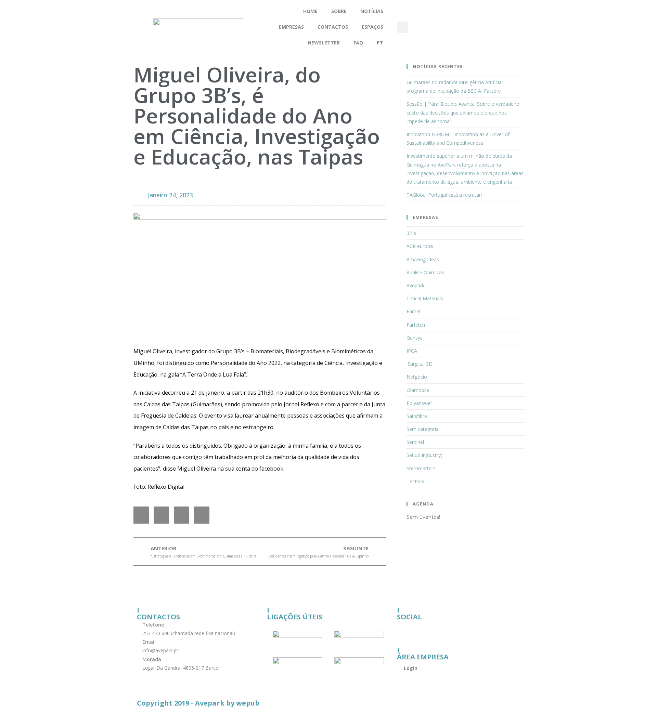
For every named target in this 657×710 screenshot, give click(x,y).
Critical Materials (425, 298)
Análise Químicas (425, 272)
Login (410, 668)
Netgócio (417, 376)
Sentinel (415, 442)
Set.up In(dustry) (424, 455)
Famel (413, 311)
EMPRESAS (291, 27)
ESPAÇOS (372, 27)
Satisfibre (417, 416)
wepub (247, 703)
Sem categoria (423, 429)
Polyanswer (419, 403)
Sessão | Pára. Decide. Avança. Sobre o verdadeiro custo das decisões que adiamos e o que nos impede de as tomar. (463, 112)
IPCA (412, 350)
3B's (411, 233)
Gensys (415, 337)
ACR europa (420, 246)
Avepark (415, 285)
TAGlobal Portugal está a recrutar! (444, 195)
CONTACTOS (333, 27)
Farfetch (416, 324)
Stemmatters (421, 468)
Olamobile (418, 390)
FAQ (358, 42)
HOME (310, 11)
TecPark (416, 481)
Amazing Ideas (423, 259)
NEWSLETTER (324, 42)
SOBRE (339, 11)
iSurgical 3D (420, 363)
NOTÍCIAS (371, 11)
